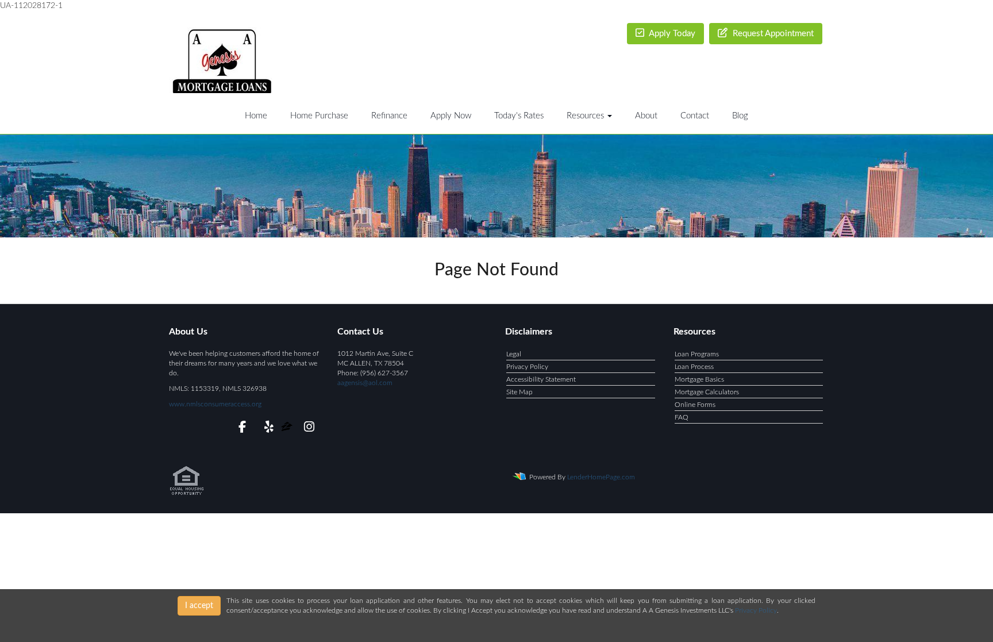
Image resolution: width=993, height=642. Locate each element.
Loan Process (694, 366)
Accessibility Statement (541, 379)
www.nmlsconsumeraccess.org (215, 404)
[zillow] (287, 428)
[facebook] (239, 428)
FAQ (681, 417)
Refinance (389, 116)
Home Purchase (319, 116)
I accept (199, 606)
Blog (740, 116)
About (646, 116)
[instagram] (307, 428)
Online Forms (695, 404)
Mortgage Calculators (707, 392)
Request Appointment (772, 33)
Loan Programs (697, 354)
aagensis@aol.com (364, 382)
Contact (694, 116)
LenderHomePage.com (601, 477)
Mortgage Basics (699, 379)
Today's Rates (519, 116)
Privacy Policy (527, 366)
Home (256, 116)
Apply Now (450, 116)
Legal (513, 354)
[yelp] (266, 428)
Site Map (519, 392)
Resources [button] (586, 116)
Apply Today (671, 33)
